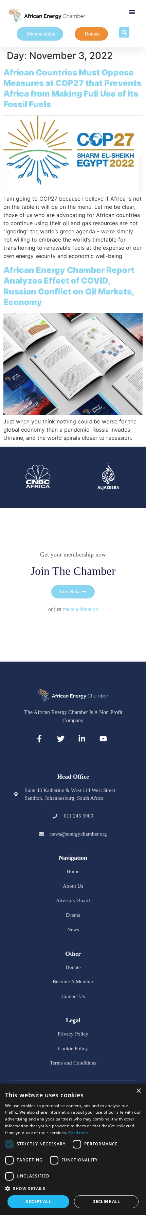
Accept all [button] (38, 1201)
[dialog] (73, 1149)
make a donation (80, 609)
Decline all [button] (106, 1201)
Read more (79, 1133)
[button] (132, 12)
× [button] (138, 1091)
